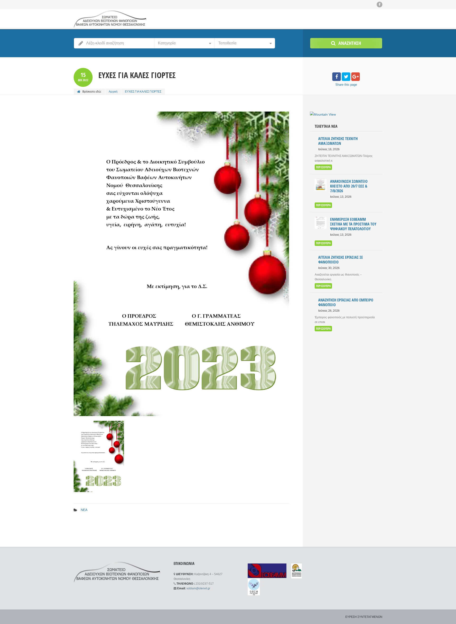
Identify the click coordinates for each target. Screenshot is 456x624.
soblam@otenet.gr (198, 588)
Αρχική (113, 91)
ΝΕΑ (84, 510)
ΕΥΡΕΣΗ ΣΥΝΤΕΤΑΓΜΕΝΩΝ (363, 617)
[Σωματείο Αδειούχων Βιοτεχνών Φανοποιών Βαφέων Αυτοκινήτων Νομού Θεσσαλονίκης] (110, 19)
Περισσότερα (323, 167)
